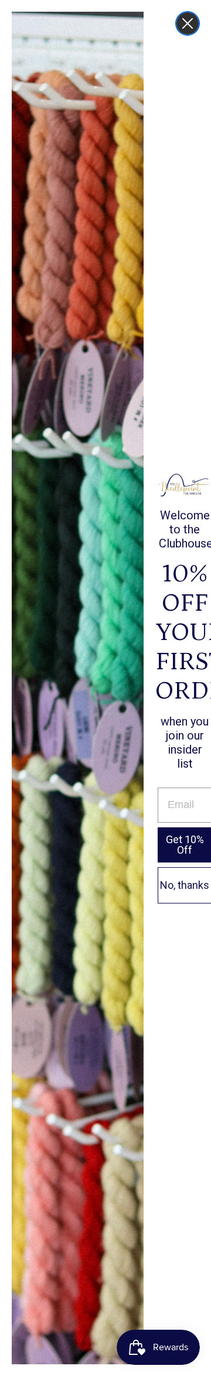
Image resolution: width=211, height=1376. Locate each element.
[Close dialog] (187, 23)
